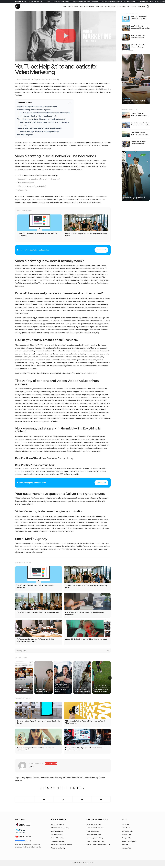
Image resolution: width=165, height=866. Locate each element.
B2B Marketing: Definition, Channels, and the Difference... (105, 1)
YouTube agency (56, 834)
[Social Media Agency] (48, 7)
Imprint (88, 862)
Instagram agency (57, 831)
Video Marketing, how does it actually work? (34, 110)
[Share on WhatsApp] (62, 799)
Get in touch (101, 250)
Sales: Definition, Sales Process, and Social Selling (139, 1)
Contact (92, 862)
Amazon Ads (126, 848)
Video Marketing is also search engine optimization (39, 131)
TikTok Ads (126, 828)
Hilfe (64, 778)
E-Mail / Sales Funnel (94, 834)
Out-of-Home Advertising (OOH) (98, 844)
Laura (31, 766)
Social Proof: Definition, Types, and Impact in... (72, 1)
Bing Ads (125, 844)
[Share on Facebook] (24, 799)
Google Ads (126, 838)
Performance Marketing (95, 828)
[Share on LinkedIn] (82, 799)
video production (31, 179)
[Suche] (148, 6)
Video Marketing (78, 778)
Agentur (29, 778)
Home (18, 79)
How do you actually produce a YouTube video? (38, 116)
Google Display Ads (129, 841)
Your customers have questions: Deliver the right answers (39, 128)
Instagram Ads (127, 831)
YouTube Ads (126, 834)
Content (36, 778)
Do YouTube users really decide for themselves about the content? (45, 113)
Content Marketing (58, 841)
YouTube (23, 175)
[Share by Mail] (100, 799)
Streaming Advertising (95, 838)
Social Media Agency (25, 135)
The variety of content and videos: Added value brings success (41, 119)
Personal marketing (58, 848)
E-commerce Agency (94, 824)
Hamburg (50, 778)
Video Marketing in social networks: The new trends (37, 106)
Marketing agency (57, 824)
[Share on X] (43, 799)
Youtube (24, 79)
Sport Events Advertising (95, 841)
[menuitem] (21, 1)
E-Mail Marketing (93, 831)
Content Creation (57, 838)
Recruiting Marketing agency (61, 844)
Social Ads (126, 824)
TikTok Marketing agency (60, 828)
